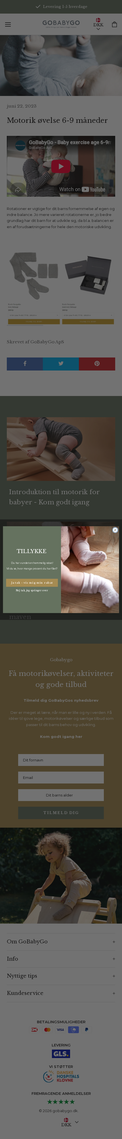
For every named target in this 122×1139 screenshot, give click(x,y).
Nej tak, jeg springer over (32, 590)
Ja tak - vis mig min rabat (32, 583)
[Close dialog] (115, 529)
